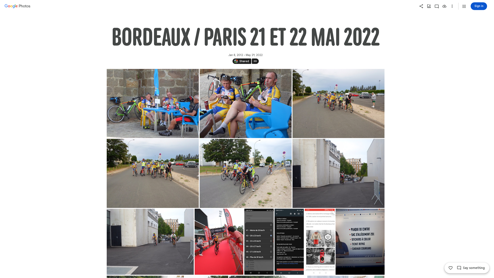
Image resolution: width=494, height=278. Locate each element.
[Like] (450, 268)
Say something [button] (474, 268)
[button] (464, 6)
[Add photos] (429, 6)
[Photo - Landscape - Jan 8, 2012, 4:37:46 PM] (246, 103)
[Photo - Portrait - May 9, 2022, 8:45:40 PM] (320, 242)
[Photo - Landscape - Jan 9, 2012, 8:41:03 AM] (153, 173)
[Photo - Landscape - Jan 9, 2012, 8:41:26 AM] (246, 173)
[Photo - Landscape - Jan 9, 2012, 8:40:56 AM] (338, 103)
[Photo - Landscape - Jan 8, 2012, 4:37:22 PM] (153, 103)
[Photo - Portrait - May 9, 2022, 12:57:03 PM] (259, 242)
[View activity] (437, 6)
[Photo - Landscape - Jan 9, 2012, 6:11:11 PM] (338, 173)
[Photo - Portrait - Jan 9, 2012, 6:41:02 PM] (219, 242)
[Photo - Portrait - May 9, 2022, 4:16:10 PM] (289, 242)
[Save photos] (444, 6)
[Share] (421, 6)
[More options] (452, 6)
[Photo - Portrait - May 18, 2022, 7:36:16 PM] (359, 242)
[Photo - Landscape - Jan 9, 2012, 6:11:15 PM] (150, 242)
